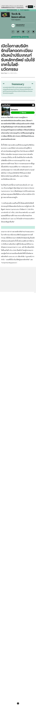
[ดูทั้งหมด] (33, 105)
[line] (23, 31)
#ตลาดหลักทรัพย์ (16, 37)
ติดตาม (24, 112)
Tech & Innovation (12, 10)
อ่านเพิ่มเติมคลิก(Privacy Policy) (8, 7)
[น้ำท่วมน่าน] (5, 111)
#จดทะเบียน (25, 37)
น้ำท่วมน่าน (14, 109)
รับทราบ (30, 6)
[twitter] (18, 31)
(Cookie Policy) (20, 7)
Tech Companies (24, 10)
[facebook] (12, 31)
